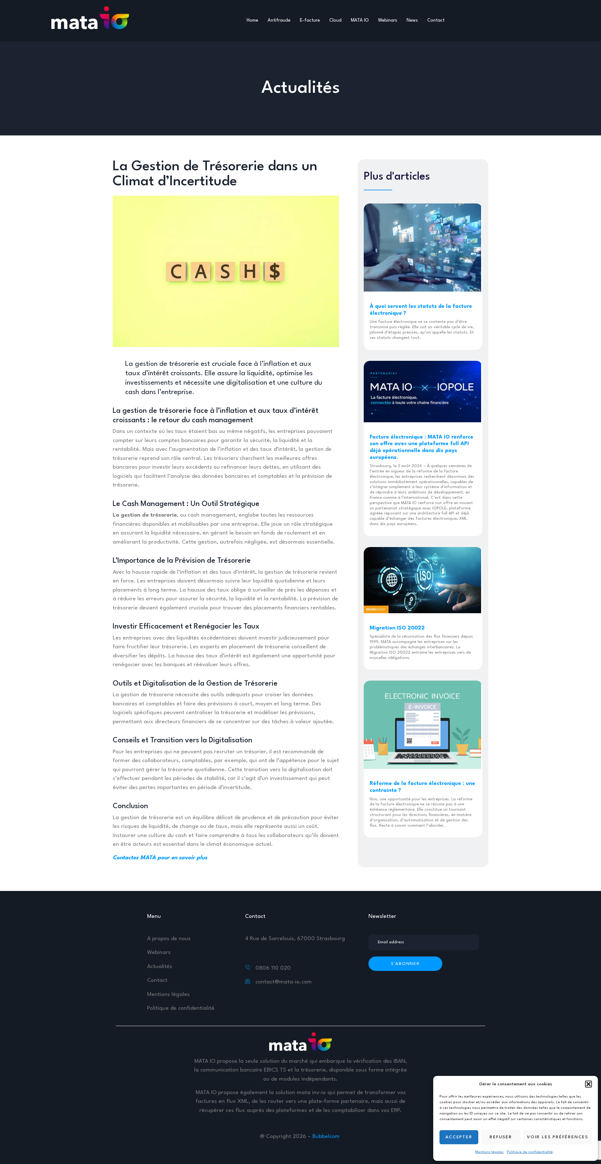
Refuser (501, 1137)
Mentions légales (489, 1152)
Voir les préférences (557, 1137)
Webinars (387, 20)
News (412, 20)
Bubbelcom (326, 1136)
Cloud (335, 20)
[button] (588, 1084)
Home (252, 20)
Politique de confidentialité (530, 1152)
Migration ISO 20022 (397, 628)
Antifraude (279, 20)
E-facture (310, 20)
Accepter (458, 1137)
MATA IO (360, 20)
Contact (435, 20)
